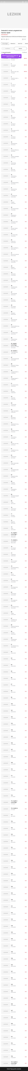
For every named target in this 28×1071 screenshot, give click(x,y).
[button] (14, 1069)
